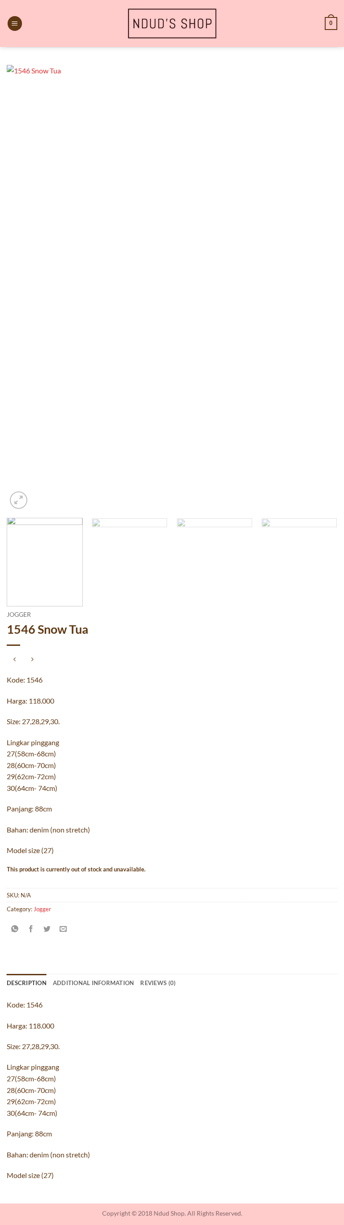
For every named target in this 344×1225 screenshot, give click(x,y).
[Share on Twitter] (47, 929)
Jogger (19, 614)
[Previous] (25, 288)
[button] (15, 23)
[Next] (319, 288)
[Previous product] (32, 660)
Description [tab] (27, 982)
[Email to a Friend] (63, 929)
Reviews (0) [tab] (158, 982)
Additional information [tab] (93, 982)
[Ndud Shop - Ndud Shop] (172, 23)
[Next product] (15, 660)
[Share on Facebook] (31, 929)
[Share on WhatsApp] (15, 929)
